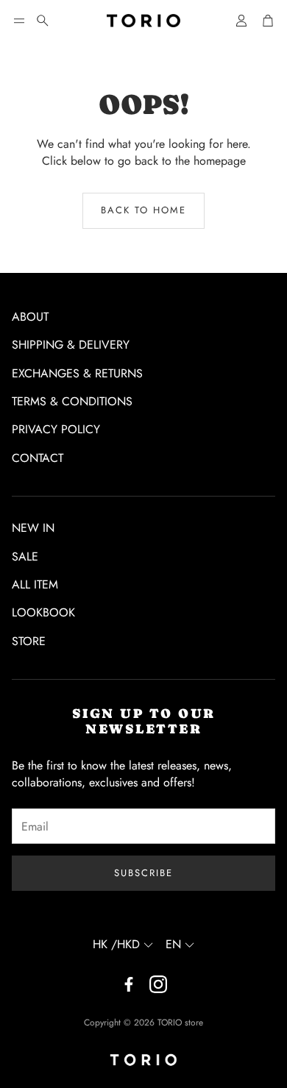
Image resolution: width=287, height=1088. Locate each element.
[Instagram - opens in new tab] (158, 984)
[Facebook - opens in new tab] (129, 984)
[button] (19, 20)
